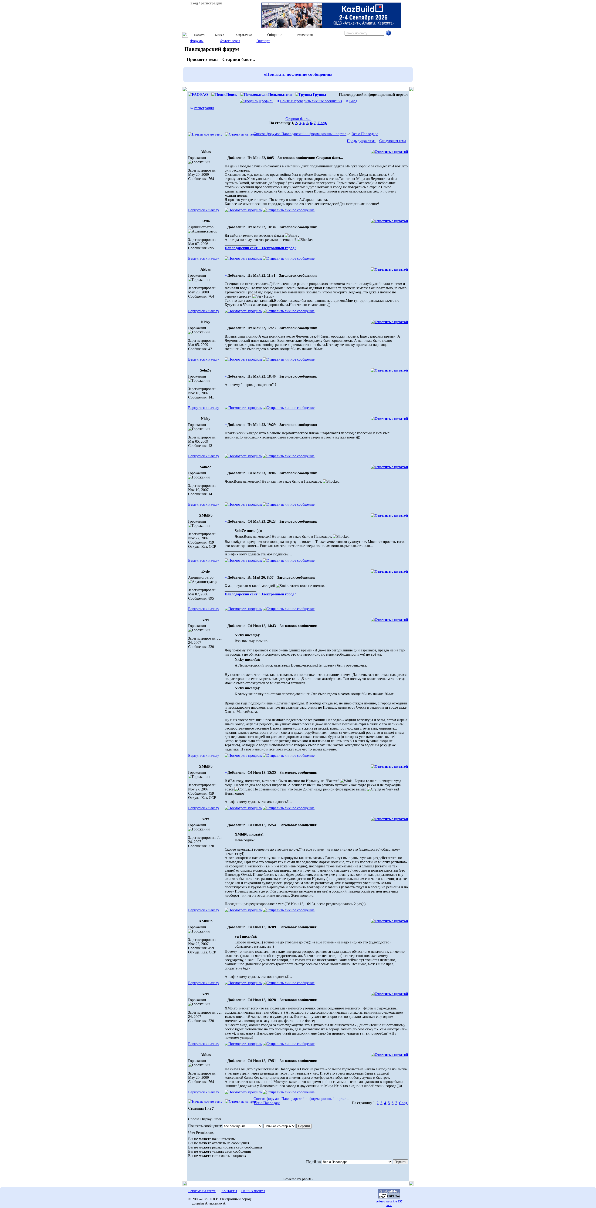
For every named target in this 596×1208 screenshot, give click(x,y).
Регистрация (204, 108)
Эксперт (263, 41)
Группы (319, 94)
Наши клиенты (253, 1191)
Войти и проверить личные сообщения (311, 101)
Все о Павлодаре (365, 134)
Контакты (229, 1191)
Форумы (196, 41)
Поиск (231, 94)
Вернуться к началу (203, 210)
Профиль (266, 101)
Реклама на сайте (202, 1191)
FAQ (204, 94)
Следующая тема (392, 141)
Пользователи (280, 94)
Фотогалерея (230, 41)
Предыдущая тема (361, 141)
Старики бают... (298, 119)
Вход (353, 101)
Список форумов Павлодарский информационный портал (300, 134)
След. (322, 123)
